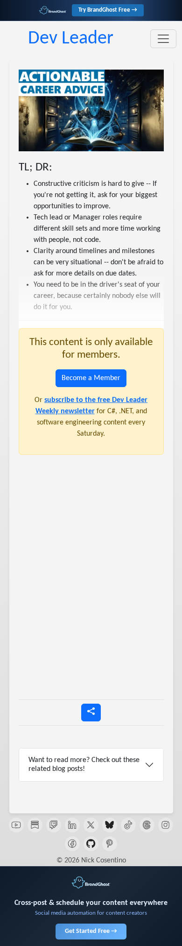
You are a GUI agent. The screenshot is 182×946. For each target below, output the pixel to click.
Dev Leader (70, 38)
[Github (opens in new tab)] (91, 843)
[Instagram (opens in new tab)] (165, 825)
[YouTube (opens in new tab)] (16, 825)
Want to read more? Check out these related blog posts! (84, 764)
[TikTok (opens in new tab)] (128, 825)
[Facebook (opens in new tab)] (72, 843)
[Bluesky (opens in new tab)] (109, 825)
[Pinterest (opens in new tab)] (109, 843)
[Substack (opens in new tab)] (35, 825)
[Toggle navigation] (163, 38)
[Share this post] (91, 712)
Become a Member (91, 378)
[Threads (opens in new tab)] (147, 825)
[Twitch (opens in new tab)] (53, 825)
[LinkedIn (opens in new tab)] (72, 825)
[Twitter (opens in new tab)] (91, 825)
